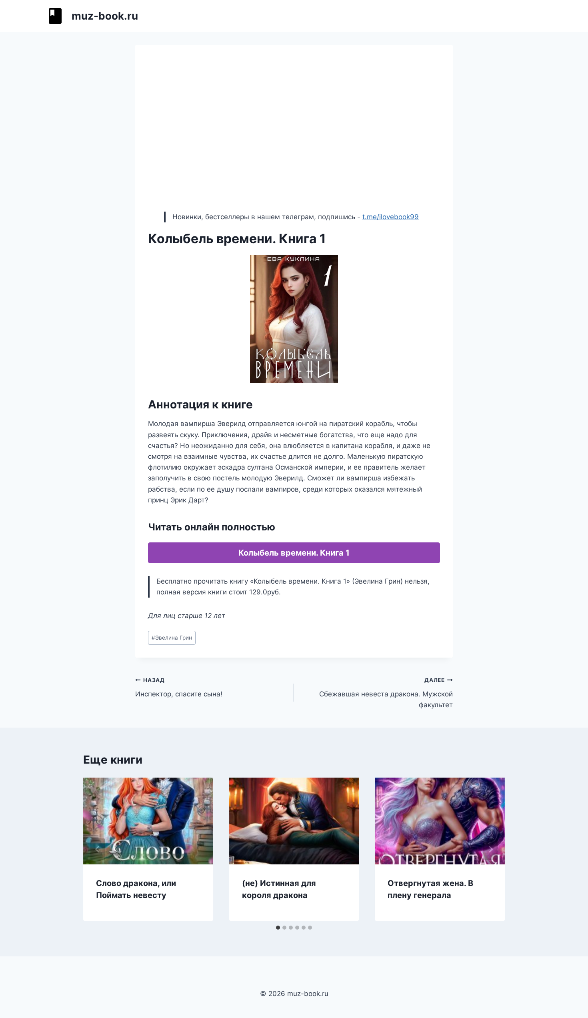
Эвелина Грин (172, 637)
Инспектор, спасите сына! (178, 687)
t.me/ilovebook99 (390, 217)
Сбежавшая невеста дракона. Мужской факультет (386, 693)
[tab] (278, 928)
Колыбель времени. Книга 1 (294, 553)
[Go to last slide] (97, 849)
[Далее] (490, 849)
